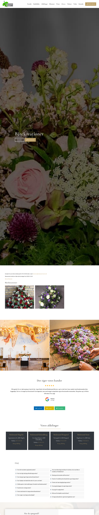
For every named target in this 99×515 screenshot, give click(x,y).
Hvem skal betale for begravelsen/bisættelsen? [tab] (29, 491)
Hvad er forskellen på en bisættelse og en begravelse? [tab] (65, 479)
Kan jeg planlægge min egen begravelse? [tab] (62, 486)
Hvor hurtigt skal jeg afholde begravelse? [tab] (27, 473)
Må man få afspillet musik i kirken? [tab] (60, 493)
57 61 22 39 (63, 441)
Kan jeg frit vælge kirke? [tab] (58, 489)
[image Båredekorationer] (20, 297)
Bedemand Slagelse (16, 434)
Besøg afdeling (16, 443)
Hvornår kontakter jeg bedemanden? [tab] (26, 469)
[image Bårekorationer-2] (50, 297)
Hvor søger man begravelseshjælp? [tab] (26, 495)
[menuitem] (29, 4)
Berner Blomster (8, 279)
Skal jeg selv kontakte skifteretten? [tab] (60, 475)
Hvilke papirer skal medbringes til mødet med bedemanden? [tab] (32, 484)
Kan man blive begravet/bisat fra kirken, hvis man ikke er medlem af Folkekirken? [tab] (66, 470)
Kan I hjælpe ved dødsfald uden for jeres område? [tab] (29, 480)
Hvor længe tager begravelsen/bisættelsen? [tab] (28, 477)
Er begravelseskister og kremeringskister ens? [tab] (63, 497)
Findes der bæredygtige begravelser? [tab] (61, 482)
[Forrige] (3, 440)
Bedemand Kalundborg (38, 434)
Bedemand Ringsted (61, 434)
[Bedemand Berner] (8, 4)
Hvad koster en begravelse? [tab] (24, 488)
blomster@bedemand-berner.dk (40, 273)
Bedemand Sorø (83, 434)
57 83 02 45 (86, 441)
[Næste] (95, 440)
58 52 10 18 (19, 441)
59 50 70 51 (41, 442)
